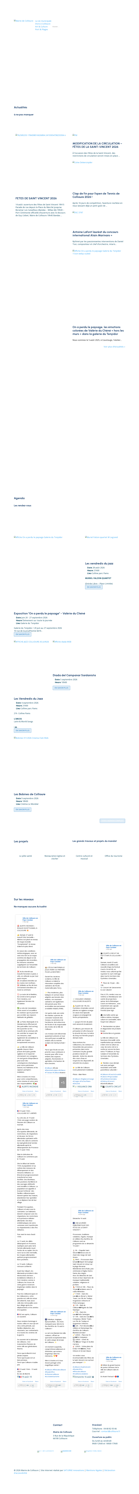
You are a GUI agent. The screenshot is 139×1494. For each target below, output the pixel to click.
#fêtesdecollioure (59, 1370)
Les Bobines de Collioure (29, 794)
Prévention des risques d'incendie (53, 465)
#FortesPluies (85, 1081)
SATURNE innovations (74, 1470)
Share (36, 1091)
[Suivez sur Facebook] (114, 899)
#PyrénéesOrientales (109, 1079)
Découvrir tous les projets (110, 867)
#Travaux (48, 1072)
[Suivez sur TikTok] (123, 899)
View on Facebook (27, 1091)
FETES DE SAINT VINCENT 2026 (36, 198)
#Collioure (48, 1068)
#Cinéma (104, 1081)
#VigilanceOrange (87, 1079)
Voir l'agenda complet (112, 821)
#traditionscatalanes (80, 1374)
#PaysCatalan (112, 1077)
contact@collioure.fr (110, 1431)
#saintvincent (85, 1367)
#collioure (48, 1370)
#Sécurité (76, 1083)
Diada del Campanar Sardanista (74, 675)
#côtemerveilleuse (52, 1374)
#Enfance (61, 1070)
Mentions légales (94, 1470)
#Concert (111, 1081)
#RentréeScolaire (51, 1070)
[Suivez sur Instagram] (119, 899)
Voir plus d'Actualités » (114, 346)
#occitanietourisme (52, 1376)
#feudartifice (50, 1372)
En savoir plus (22, 634)
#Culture (104, 1077)
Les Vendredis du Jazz (28, 698)
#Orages (76, 1081)
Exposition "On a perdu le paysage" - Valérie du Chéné (49, 613)
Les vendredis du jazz (99, 563)
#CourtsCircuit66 (114, 1074)
